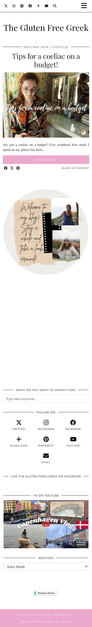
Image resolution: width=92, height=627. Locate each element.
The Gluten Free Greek (46, 27)
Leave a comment (75, 168)
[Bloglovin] (38, 6)
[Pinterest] (22, 6)
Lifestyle (60, 47)
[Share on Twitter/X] (12, 168)
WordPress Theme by (46, 621)
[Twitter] (6, 6)
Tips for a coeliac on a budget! (46, 60)
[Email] (46, 6)
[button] (85, 6)
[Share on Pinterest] (18, 168)
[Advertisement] (46, 334)
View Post (46, 160)
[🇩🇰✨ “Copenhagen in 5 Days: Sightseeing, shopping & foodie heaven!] (46, 524)
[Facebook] (30, 6)
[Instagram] (14, 6)
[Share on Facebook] (6, 168)
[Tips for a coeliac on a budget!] (46, 136)
